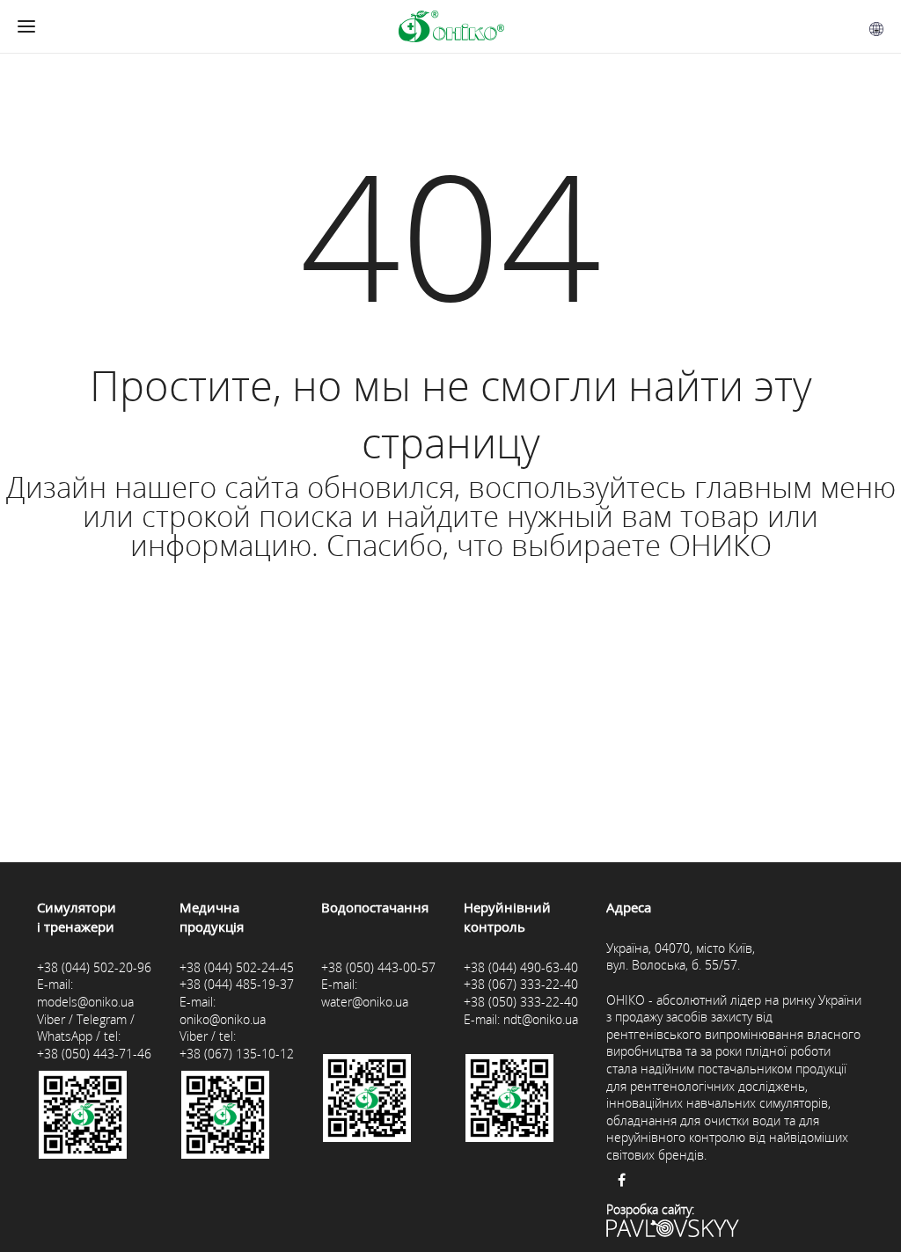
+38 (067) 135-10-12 (236, 1053)
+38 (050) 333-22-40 (521, 1001)
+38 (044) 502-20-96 (94, 967)
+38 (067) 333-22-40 (521, 984)
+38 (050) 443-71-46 (94, 1053)
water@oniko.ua (364, 1001)
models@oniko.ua (85, 1001)
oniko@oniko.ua (222, 1019)
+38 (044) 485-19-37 (236, 984)
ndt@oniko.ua (540, 1019)
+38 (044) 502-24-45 (236, 967)
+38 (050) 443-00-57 (378, 967)
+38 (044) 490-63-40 (521, 967)
